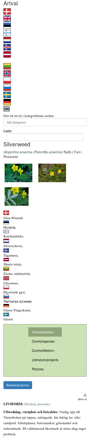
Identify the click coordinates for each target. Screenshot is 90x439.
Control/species (43, 341)
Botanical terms (17, 385)
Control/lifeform (43, 350)
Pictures (38, 369)
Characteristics (43, 332)
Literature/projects (45, 359)
